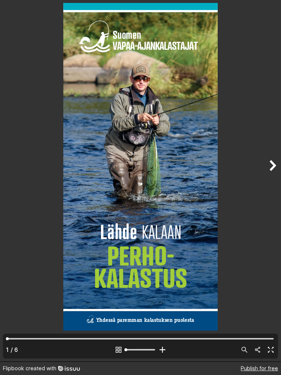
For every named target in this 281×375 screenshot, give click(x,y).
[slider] (140, 349)
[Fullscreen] (271, 349)
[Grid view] (118, 349)
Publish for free (259, 368)
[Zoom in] (162, 349)
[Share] (257, 349)
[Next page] (272, 180)
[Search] (244, 349)
